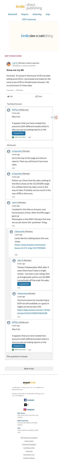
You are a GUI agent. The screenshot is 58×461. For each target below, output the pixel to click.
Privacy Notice (29, 441)
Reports (24, 14)
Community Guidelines (29, 444)
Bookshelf (12, 14)
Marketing (37, 14)
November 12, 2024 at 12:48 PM (23, 66)
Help (48, 14)
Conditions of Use (29, 448)
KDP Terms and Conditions (29, 437)
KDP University (29, 19)
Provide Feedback (29, 458)
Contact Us (29, 451)
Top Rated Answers (14, 104)
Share (40, 96)
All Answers (11, 145)
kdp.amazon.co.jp (29, 454)
